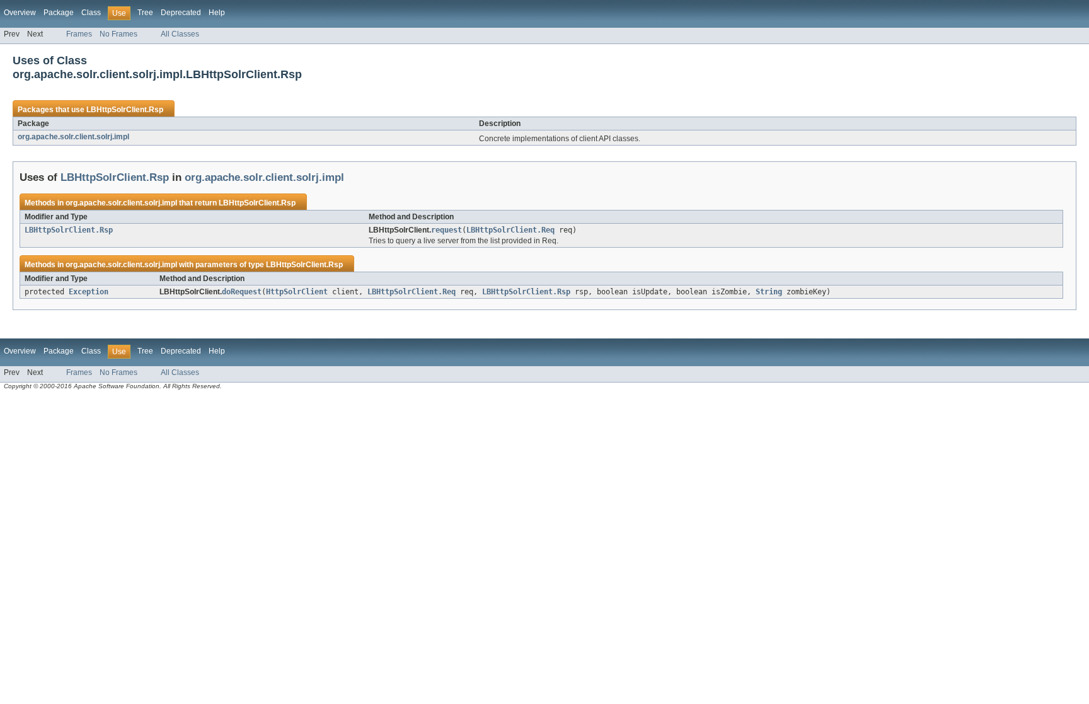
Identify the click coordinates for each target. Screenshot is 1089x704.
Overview (20, 12)
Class (91, 12)
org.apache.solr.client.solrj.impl (73, 136)
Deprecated (181, 12)
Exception (88, 291)
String (769, 291)
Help (217, 12)
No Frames (118, 34)
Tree (145, 12)
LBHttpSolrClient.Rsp (124, 109)
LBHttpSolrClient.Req (510, 230)
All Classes (180, 34)
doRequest (242, 291)
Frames (79, 34)
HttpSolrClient (297, 291)
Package (58, 12)
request (446, 230)
